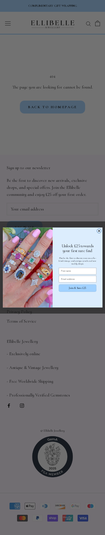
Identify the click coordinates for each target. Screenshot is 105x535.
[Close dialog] (99, 230)
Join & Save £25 (77, 288)
